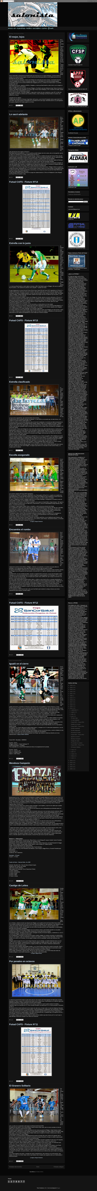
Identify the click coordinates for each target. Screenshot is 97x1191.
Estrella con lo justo (20, 243)
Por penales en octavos (22, 961)
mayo (72, 749)
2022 (71, 691)
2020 (71, 695)
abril (72, 751)
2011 (71, 764)
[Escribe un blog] (18, 105)
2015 (71, 706)
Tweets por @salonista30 (74, 194)
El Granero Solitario (19, 1085)
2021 (71, 693)
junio (72, 716)
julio (72, 714)
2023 (71, 689)
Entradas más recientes (15, 1166)
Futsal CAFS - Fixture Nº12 (23, 603)
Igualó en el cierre (18, 663)
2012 (71, 762)
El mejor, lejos (16, 37)
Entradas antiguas (59, 1166)
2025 (71, 685)
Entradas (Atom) (39, 1171)
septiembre (74, 710)
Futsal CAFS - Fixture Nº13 (23, 320)
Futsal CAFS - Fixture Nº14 (23, 182)
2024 (71, 687)
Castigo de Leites (18, 885)
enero (72, 758)
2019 (71, 697)
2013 (71, 760)
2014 (71, 708)
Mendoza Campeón (19, 763)
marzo (73, 753)
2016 (71, 704)
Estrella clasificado (19, 382)
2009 (71, 768)
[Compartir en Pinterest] (22, 105)
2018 (71, 699)
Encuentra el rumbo (20, 529)
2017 (71, 702)
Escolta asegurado (19, 455)
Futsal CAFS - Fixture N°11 (23, 1024)
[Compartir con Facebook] (21, 105)
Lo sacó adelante (18, 114)
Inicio (37, 1166)
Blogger (58, 1188)
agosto (73, 712)
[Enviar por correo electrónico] (16, 105)
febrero (73, 755)
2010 (71, 766)
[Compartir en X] (19, 105)
